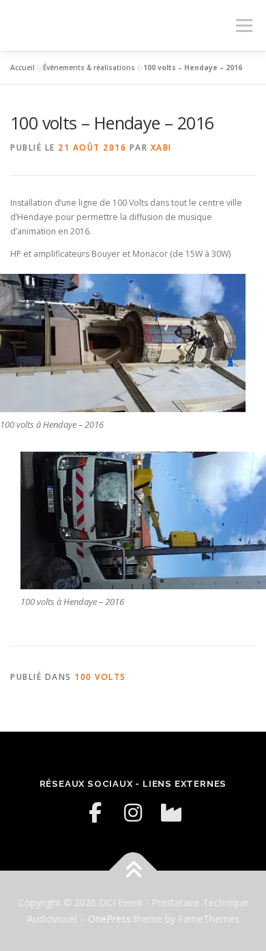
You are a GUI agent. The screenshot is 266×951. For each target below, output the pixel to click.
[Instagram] (133, 812)
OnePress (109, 918)
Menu (243, 25)
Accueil (22, 67)
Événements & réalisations (89, 67)
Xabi (161, 147)
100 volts (100, 677)
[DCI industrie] (171, 812)
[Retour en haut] (133, 871)
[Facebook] (95, 812)
